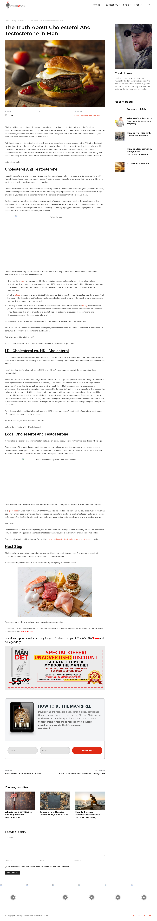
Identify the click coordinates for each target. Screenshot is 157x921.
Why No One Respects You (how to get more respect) (139, 121)
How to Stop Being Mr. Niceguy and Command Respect (139, 152)
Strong (96, 5)
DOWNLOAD (87, 750)
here (96, 638)
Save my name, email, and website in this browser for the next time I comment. (38, 867)
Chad (10, 115)
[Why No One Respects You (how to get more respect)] (119, 122)
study (23, 281)
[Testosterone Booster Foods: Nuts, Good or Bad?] (55, 801)
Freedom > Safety (136, 109)
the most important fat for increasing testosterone (70, 539)
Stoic (126, 5)
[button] (149, 5)
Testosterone (94, 115)
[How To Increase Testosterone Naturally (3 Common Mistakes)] (90, 801)
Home (7, 21)
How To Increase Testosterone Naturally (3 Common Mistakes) (88, 815)
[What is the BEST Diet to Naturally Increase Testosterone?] (20, 801)
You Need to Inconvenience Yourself (23, 773)
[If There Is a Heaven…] (119, 167)
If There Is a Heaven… (138, 163)
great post (13, 510)
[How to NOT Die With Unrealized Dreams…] (119, 136)
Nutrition (21, 21)
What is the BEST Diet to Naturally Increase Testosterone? (18, 815)
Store (137, 5)
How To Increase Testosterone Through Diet (82, 773)
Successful (112, 5)
